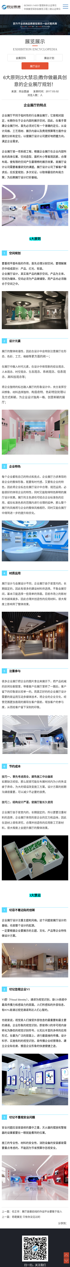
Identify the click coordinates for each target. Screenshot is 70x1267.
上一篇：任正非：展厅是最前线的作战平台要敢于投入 (32, 1211)
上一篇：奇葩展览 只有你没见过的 (21, 1216)
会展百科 (21, 58)
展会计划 (49, 58)
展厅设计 (35, 66)
